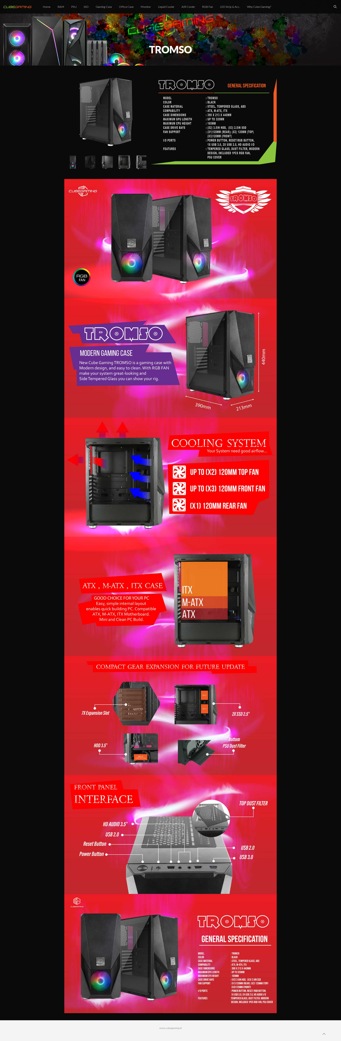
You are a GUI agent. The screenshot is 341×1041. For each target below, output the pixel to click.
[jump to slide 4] (123, 162)
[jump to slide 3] (105, 162)
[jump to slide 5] (140, 162)
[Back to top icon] (324, 1033)
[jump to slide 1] (71, 162)
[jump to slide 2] (88, 162)
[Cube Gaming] (19, 6)
